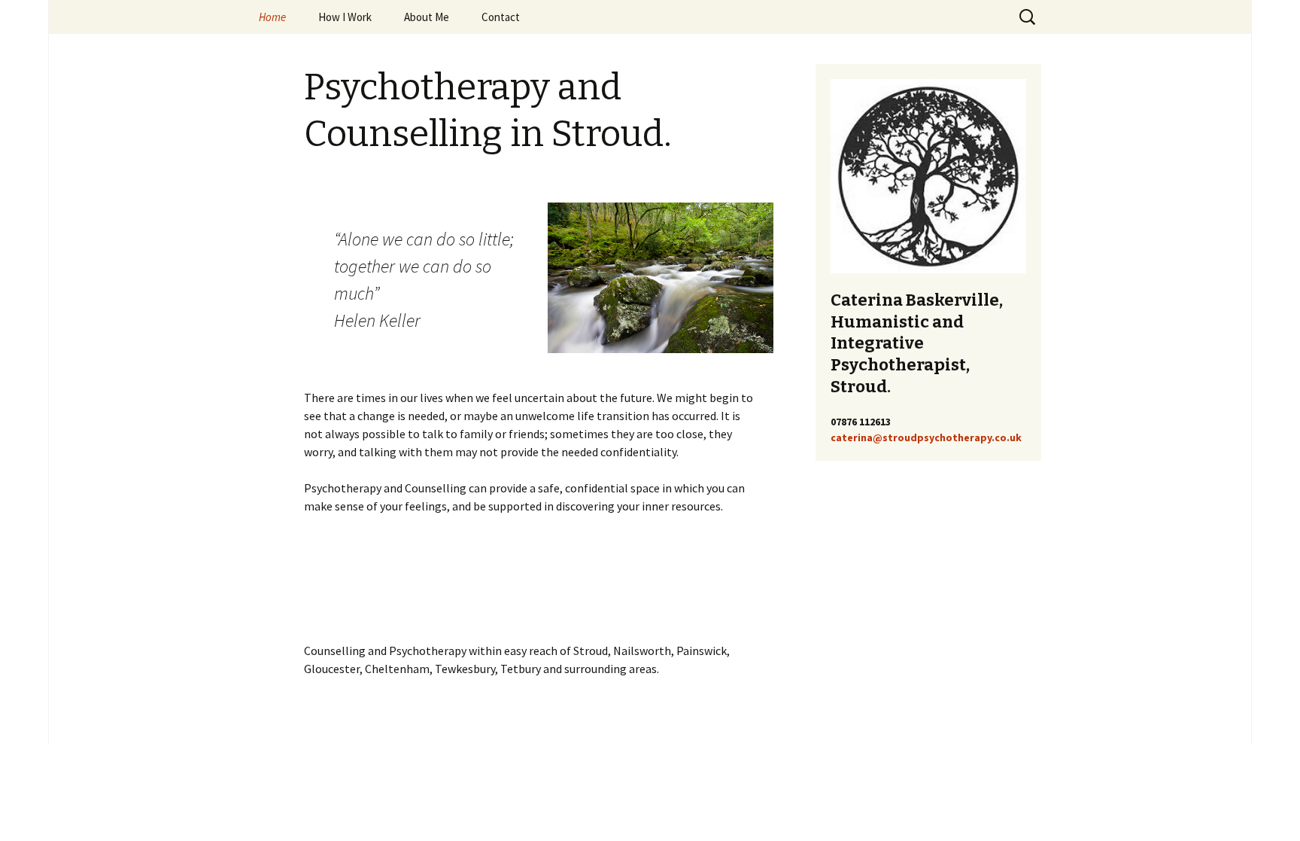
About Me (426, 17)
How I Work (345, 17)
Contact (500, 17)
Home (272, 17)
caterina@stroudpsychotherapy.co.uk (926, 437)
